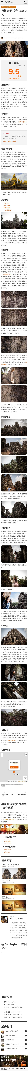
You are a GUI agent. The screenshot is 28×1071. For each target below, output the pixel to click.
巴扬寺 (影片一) (6, 897)
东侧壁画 (6, 203)
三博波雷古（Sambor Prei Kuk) (13, 1012)
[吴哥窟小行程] (14, 829)
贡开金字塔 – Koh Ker (11, 1048)
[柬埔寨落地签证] (2, 1040)
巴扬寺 (21, 784)
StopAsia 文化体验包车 (11, 1031)
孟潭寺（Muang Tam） (10, 1002)
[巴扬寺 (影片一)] (14, 907)
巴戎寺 (14, 784)
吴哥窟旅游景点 (9, 784)
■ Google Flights (7, 839)
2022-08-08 (11, 882)
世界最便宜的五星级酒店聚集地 (13, 1017)
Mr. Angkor (6, 38)
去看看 (23, 1065)
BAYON (3, 784)
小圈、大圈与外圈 (10, 1035)
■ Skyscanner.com (7, 843)
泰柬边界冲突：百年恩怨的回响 (13, 1014)
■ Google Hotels (7, 849)
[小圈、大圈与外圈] (2, 1036)
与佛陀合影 (7, 207)
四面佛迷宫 (7, 205)
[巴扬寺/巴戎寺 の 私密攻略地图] (14, 875)
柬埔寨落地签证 (9, 1039)
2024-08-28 (11, 866)
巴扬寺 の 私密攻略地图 (10, 141)
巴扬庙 (3, 785)
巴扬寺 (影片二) (6, 880)
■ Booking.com (6, 852)
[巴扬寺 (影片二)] (14, 891)
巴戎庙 (18, 784)
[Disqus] (14, 971)
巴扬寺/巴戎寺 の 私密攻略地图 (10, 864)
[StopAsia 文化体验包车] (2, 1032)
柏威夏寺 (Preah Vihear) (12, 1044)
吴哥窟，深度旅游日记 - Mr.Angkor (17, 1068)
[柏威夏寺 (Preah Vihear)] (2, 1045)
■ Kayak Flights (7, 841)
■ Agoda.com (6, 850)
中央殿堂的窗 (7, 210)
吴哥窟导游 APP (9, 819)
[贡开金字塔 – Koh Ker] (2, 1049)
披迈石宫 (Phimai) (9, 1004)
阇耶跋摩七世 (23, 122)
